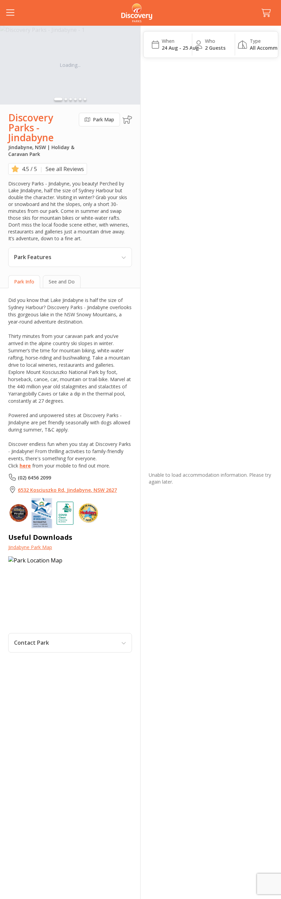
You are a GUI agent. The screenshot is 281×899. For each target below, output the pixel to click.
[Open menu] (10, 13)
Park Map (103, 119)
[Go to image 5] (80, 99)
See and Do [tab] (62, 281)
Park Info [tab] (24, 281)
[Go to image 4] (75, 99)
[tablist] (70, 281)
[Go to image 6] (85, 99)
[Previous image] (9, 65)
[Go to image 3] (70, 99)
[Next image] (130, 65)
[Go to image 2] (65, 99)
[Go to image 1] (58, 99)
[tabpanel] (70, 474)
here (25, 465)
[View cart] (266, 13)
